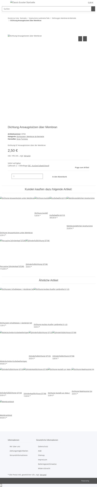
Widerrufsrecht (44, 468)
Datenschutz (43, 446)
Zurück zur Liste (13, 18)
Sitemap (41, 455)
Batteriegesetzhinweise (47, 464)
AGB (39, 451)
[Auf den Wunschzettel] (85, 38)
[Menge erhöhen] (45, 176)
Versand (27, 156)
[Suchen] (93, 8)
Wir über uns (15, 446)
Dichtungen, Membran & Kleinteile (30, 136)
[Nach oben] (1, 485)
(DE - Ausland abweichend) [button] (38, 166)
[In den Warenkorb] (10, 33)
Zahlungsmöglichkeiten (19, 451)
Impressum (42, 460)
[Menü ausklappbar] (5, 2)
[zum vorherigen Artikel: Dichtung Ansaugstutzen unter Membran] (10, 25)
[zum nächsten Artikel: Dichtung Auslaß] (14, 25)
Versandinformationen (19, 455)
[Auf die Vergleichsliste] (80, 38)
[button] (80, 2)
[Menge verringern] (10, 176)
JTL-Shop (92, 481)
